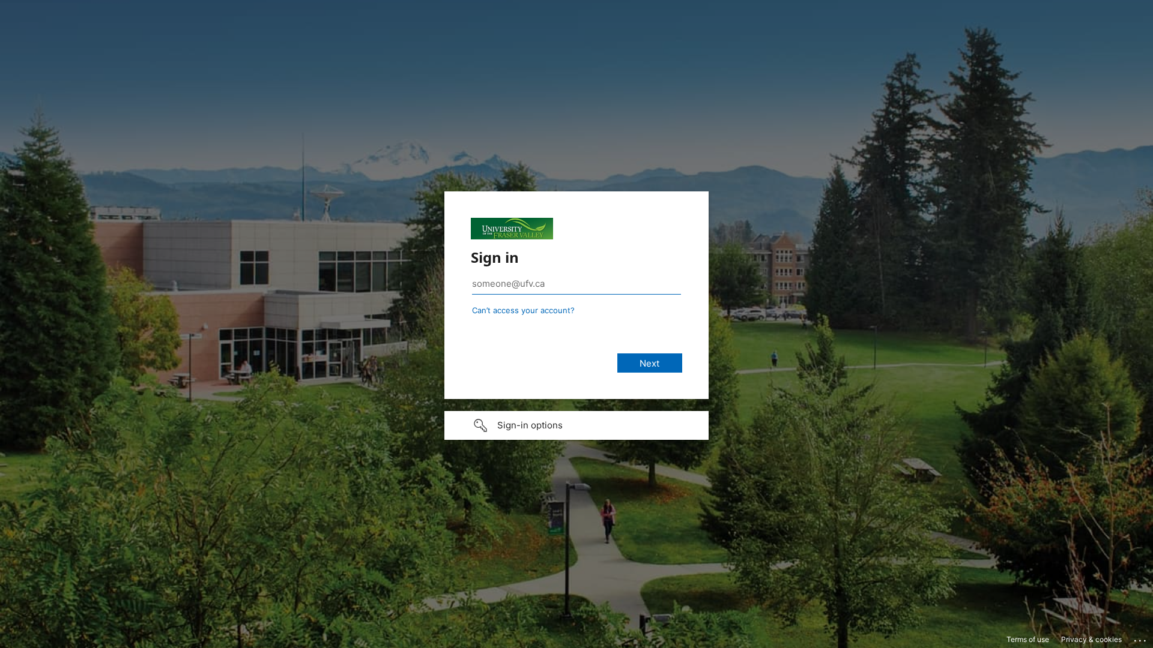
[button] (576, 425)
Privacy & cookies (1091, 639)
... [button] (1141, 638)
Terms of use (1027, 639)
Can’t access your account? (523, 310)
